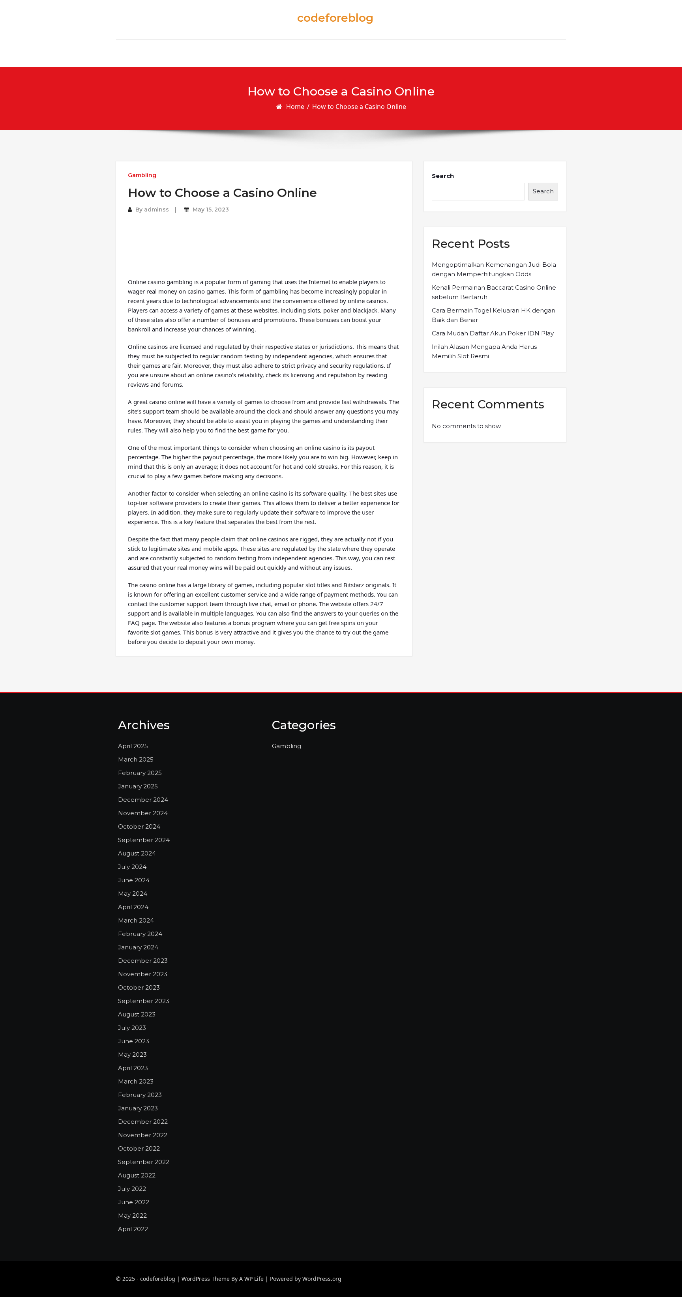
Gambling (142, 175)
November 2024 (143, 813)
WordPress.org (321, 1278)
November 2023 (142, 974)
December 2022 (143, 1121)
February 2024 (140, 934)
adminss (156, 209)
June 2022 (133, 1202)
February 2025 (140, 773)
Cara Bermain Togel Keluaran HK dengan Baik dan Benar (493, 315)
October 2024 (139, 826)
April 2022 (133, 1229)
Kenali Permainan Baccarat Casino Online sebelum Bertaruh (494, 292)
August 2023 (137, 1014)
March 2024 (136, 920)
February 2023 (140, 1095)
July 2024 (132, 866)
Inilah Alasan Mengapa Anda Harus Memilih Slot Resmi (484, 351)
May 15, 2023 (211, 209)
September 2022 (143, 1162)
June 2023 (133, 1041)
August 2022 (137, 1175)
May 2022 (132, 1215)
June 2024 (134, 880)
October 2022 (139, 1148)
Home (295, 106)
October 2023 (139, 987)
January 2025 (138, 786)
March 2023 (136, 1081)
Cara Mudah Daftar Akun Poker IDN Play (493, 333)
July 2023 (132, 1027)
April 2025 (133, 746)
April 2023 (133, 1068)
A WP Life (251, 1278)
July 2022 (132, 1188)
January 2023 (138, 1108)
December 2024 (143, 799)
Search (443, 176)
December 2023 (143, 960)
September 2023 (143, 1001)
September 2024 (144, 840)
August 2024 (137, 853)
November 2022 (142, 1135)
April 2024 (133, 907)
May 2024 (132, 893)
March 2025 (136, 759)
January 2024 (138, 947)
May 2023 (132, 1054)
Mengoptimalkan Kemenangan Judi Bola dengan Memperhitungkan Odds (494, 269)
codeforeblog (335, 17)
